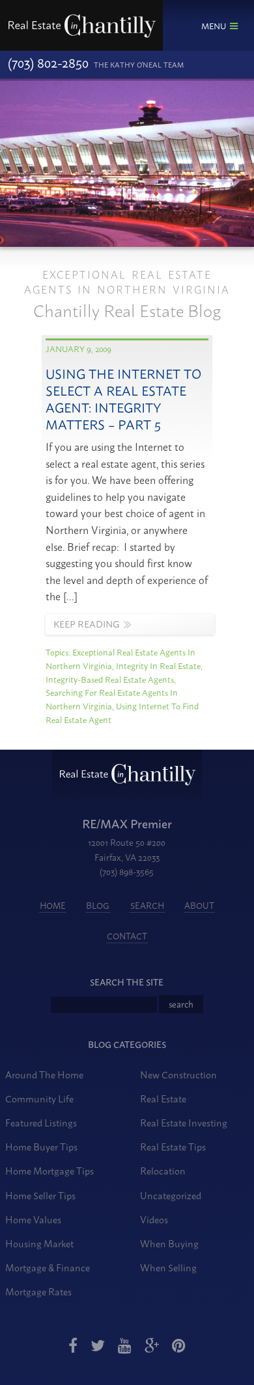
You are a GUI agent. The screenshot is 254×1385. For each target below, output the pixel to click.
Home (53, 905)
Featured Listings (41, 1122)
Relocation (163, 1170)
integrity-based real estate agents (110, 679)
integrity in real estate (158, 665)
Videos (154, 1219)
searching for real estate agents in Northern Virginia (112, 699)
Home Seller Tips (40, 1195)
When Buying (169, 1243)
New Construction (178, 1074)
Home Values (33, 1219)
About (199, 905)
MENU (213, 25)
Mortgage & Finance (47, 1267)
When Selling (168, 1267)
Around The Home (44, 1074)
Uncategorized (170, 1195)
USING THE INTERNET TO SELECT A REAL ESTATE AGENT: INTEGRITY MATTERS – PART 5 (123, 398)
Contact (127, 935)
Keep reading (86, 623)
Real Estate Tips (173, 1146)
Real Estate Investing (183, 1122)
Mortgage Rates (38, 1291)
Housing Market (39, 1243)
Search (147, 905)
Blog (97, 905)
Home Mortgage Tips (49, 1170)
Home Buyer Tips (41, 1146)
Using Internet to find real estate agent (122, 712)
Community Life (39, 1098)
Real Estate (163, 1098)
